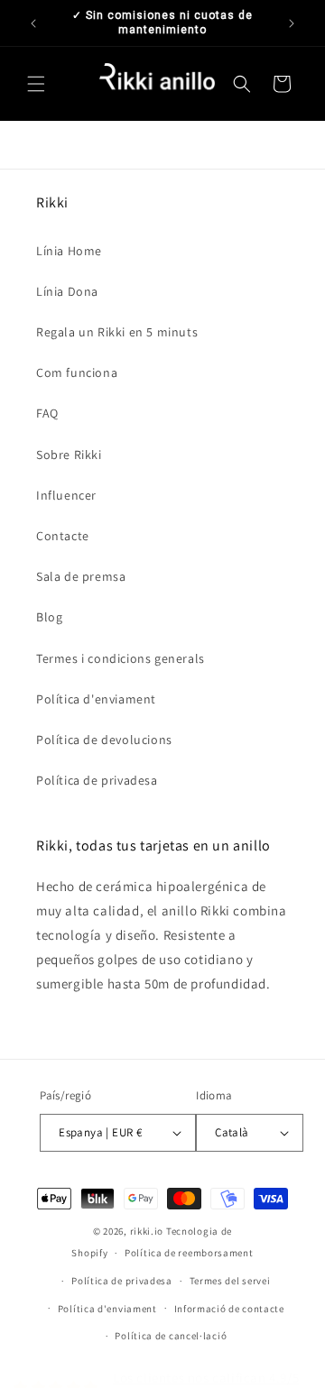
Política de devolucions (104, 739)
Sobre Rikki (69, 454)
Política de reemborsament (189, 1252)
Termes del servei (230, 1280)
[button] (36, 84)
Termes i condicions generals (120, 658)
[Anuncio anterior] (33, 23)
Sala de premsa (80, 576)
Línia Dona (67, 291)
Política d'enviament (96, 699)
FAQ (47, 413)
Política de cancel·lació (171, 1335)
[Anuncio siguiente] (291, 23)
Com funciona (76, 372)
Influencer (66, 495)
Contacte (62, 536)
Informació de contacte (229, 1308)
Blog (49, 617)
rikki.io (147, 1231)
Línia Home (69, 251)
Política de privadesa (97, 780)
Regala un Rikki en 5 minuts (117, 332)
